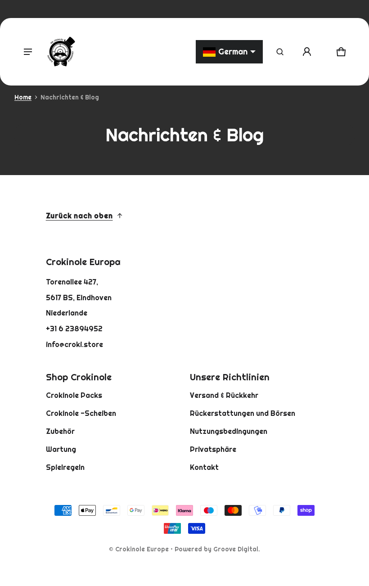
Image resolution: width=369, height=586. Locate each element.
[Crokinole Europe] (60, 52)
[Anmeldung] (307, 52)
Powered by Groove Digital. (217, 549)
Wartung (61, 449)
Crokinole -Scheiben (81, 413)
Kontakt (204, 467)
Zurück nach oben (79, 215)
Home (23, 97)
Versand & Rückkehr (224, 395)
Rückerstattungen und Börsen (242, 413)
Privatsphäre (213, 449)
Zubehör (60, 431)
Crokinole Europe (142, 549)
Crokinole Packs (74, 395)
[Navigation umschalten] (28, 52)
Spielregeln (65, 467)
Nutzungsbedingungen (228, 431)
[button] (280, 52)
